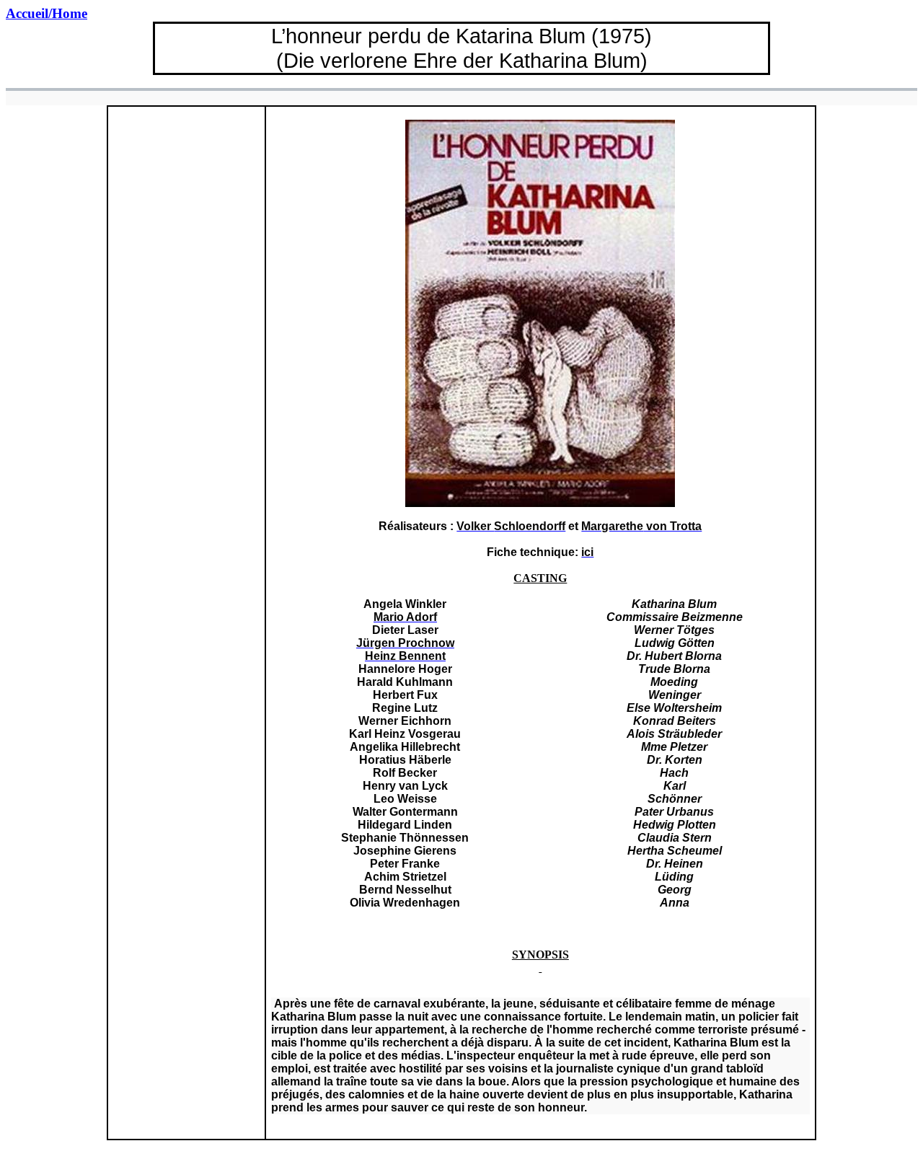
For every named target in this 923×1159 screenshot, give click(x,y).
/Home (46, 13)
